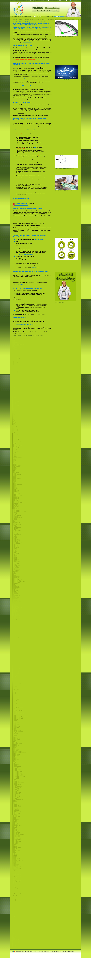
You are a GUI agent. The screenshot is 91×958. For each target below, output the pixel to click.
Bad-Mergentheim (15, 378)
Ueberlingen (14, 884)
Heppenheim (14, 549)
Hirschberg (14, 557)
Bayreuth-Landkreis (16, 394)
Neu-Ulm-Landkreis (16, 722)
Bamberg (14, 387)
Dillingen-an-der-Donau (17, 445)
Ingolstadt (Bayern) (16, 576)
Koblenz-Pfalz (15, 606)
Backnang (14, 365)
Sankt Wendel (15, 824)
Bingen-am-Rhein (15, 407)
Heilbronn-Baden (15, 545)
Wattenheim (14, 910)
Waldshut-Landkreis (16, 906)
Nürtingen (14, 728)
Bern (13, 400)
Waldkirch (14, 902)
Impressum (45, 13)
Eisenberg (14, 461)
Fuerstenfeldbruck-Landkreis (17, 502)
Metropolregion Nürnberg (17, 683)
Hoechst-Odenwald (16, 561)
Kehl (13, 594)
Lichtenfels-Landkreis (16, 644)
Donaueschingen (15, 449)
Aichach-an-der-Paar (16, 343)
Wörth (13, 933)
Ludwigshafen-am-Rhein (17, 654)
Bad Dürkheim (15, 366)
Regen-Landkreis (15, 767)
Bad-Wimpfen (15, 382)
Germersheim (15, 516)
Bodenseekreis (15, 412)
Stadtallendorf (15, 855)
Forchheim (14, 483)
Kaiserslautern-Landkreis (17, 579)
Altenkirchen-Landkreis (16, 347)
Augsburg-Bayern (15, 362)
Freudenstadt (14, 494)
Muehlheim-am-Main (16, 696)
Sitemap (37, 14)
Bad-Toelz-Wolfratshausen (17, 384)
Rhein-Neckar (15, 794)
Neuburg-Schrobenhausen (17, 707)
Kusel (13, 618)
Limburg (14, 645)
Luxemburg (14, 657)
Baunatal (14, 391)
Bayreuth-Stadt (15, 395)
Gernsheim (14, 518)
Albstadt (13, 346)
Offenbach (14, 737)
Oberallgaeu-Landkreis (16, 730)
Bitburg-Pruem (15, 410)
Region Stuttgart (15, 777)
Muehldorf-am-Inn (15, 695)
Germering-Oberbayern (16, 515)
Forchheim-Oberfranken (17, 484)
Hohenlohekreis (15, 567)
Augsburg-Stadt (15, 364)
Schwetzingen (15, 843)
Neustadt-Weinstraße (16, 720)
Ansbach (14, 355)
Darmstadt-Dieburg (16, 437)
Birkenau (14, 408)
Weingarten (14, 916)
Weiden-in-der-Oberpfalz (17, 912)
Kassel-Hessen (15, 590)
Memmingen (14, 679)
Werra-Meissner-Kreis (16, 920)
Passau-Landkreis (15, 749)
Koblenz (14, 604)
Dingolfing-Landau (16, 447)
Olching (13, 741)
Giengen (14, 520)
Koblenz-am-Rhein (16, 605)
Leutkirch (14, 642)
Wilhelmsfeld (14, 931)
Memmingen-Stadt (15, 680)
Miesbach (14, 687)
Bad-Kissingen (15, 373)
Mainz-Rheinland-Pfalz (16, 668)
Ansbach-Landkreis (16, 356)
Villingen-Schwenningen (17, 893)
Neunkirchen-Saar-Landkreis (18, 713)
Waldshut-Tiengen (15, 907)
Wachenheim (14, 897)
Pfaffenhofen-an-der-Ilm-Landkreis (19, 752)
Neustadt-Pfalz (15, 719)
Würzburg (14, 938)
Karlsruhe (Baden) (15, 586)
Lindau (13, 648)
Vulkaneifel (14, 896)
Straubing (14, 859)
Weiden (13, 911)
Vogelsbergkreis (15, 895)
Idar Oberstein (15, 571)
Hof (13, 562)
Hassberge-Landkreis (16, 534)
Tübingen (14, 879)
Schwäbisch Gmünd (16, 832)
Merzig (13, 681)
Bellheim (14, 396)
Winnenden (14, 932)
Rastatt (13, 763)
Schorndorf (14, 827)
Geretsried (14, 514)
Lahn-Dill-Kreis (15, 620)
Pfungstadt (14, 756)
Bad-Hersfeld (14, 370)
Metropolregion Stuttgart (17, 684)
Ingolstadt (14, 575)
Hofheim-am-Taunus (16, 565)
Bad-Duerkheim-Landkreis (17, 367)
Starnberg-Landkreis (16, 858)
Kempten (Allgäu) (15, 597)
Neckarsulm (14, 705)
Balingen (14, 386)
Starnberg (14, 857)
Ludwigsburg (14, 651)
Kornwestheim (15, 613)
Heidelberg (14, 538)
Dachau (13, 433)
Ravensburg (14, 765)
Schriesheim (14, 828)
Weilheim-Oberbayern (16, 914)
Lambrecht (14, 625)
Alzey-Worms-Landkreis (17, 351)
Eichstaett (14, 460)
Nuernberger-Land (16, 726)
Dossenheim (14, 452)
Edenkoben (14, 456)
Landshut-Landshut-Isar (17, 633)
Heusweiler (14, 556)
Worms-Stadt (14, 936)
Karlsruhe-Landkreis (16, 587)
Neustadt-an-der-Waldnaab (17, 717)
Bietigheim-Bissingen (16, 405)
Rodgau (13, 802)
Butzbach (14, 424)
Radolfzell (14, 762)
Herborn (14, 550)
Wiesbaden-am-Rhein (16, 926)
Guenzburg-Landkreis (16, 530)
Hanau (13, 532)
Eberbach (14, 454)
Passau (13, 748)
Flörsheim (14, 482)
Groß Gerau (14, 526)
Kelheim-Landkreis (16, 595)
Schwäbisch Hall (15, 833)
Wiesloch (14, 930)
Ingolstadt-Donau (15, 577)
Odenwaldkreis (15, 735)
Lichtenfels (14, 643)
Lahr (13, 623)
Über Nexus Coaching (16, 16)
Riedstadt (14, 800)
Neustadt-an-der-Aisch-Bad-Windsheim (20, 716)
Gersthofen (14, 519)
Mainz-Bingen (15, 666)
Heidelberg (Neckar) (16, 540)
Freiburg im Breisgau (16, 491)
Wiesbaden (14, 925)
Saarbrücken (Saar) (16, 816)
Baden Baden (15, 368)
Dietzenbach (14, 443)
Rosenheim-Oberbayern (17, 806)
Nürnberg (14, 725)
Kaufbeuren (14, 592)
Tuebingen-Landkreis (16, 880)
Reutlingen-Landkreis (16, 784)
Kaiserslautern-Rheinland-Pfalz (18, 581)
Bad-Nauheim (15, 379)
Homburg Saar (15, 568)
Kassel (13, 589)
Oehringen (14, 736)
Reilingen (14, 779)
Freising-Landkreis (16, 493)
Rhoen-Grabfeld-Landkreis (17, 799)
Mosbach (14, 692)
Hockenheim (14, 560)
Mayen (13, 677)
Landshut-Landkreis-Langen (17, 632)
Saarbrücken (14, 815)
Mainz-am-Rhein (15, 665)
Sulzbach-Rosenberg (16, 868)
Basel (13, 389)
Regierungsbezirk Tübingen (17, 775)
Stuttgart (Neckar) (15, 864)
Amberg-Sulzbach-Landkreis (17, 353)
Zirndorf (13, 943)
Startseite (15, 19)
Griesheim (14, 525)
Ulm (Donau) (14, 886)
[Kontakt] (66, 260)
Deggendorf (14, 440)
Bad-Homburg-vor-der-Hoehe (18, 372)
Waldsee (14, 904)
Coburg (13, 428)
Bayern (13, 392)
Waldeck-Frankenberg (16, 901)
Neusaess (14, 714)
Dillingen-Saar (15, 446)
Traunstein (14, 873)
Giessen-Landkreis (16, 522)
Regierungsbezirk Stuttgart (17, 774)
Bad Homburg (15, 371)
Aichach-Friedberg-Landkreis (18, 344)
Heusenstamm (15, 555)
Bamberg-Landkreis (16, 388)
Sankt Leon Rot (15, 823)
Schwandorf (14, 837)
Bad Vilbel (14, 385)
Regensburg (14, 768)
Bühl (13, 421)
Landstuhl (14, 634)
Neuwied (14, 723)
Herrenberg (14, 551)
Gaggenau (14, 509)
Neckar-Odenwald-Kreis (17, 703)
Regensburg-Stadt (15, 770)
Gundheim (14, 531)
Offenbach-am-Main (16, 738)
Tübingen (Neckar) (16, 881)
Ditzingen (14, 448)
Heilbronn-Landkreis (16, 546)
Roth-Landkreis (15, 808)
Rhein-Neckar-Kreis (16, 796)
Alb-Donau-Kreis (15, 345)
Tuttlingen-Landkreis (16, 883)
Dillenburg (14, 444)
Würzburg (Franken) (16, 939)
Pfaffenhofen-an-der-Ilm (17, 751)
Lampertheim (14, 626)
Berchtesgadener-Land (16, 398)
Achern (13, 341)
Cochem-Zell (14, 431)
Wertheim (14, 921)
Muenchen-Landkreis (16, 698)
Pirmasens (14, 758)
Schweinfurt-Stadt (15, 842)
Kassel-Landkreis (15, 591)
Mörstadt (14, 691)
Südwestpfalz (15, 867)
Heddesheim (14, 537)
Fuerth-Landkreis (15, 505)
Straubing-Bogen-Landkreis (17, 860)
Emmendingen (15, 464)
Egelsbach (14, 458)
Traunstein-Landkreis (16, 874)
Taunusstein (14, 869)
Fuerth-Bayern (15, 503)
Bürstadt (14, 422)
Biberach (14, 402)
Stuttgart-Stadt (15, 865)
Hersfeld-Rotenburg (16, 552)
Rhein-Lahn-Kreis (15, 788)
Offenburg (14, 740)
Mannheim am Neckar (16, 670)
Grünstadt (14, 529)
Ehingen (14, 459)
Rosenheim (14, 804)
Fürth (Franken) (15, 504)
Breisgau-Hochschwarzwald (17, 415)
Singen (13, 849)
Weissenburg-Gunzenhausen (18, 919)
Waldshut (14, 905)
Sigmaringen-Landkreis (16, 847)
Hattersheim (14, 536)
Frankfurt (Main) (15, 488)
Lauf (13, 636)
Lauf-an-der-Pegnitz (16, 637)
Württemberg (14, 937)
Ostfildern (14, 747)
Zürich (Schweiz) (15, 945)
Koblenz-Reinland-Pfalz (17, 607)
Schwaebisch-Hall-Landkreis (18, 834)
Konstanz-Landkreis (16, 610)
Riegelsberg (14, 801)
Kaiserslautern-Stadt (16, 582)
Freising (13, 492)
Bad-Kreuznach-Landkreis (17, 377)
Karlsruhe (14, 585)
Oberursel (14, 734)
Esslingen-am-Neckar (16, 478)
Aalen (13, 340)
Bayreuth (14, 393)
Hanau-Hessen (15, 533)
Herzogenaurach (15, 553)
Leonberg (14, 641)
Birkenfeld (14, 409)
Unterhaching (15, 888)
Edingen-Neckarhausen (17, 457)
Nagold (13, 701)
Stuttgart (14, 863)
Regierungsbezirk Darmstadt (17, 771)
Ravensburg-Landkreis (16, 766)
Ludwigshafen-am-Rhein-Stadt (18, 655)
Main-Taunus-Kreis (16, 663)
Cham (13, 427)
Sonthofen (14, 852)
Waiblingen (14, 899)
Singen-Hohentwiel (16, 850)
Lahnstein (14, 622)
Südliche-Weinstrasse (16, 866)
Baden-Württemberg (16, 369)
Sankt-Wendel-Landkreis (17, 825)
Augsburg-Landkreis (16, 363)
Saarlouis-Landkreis (16, 819)
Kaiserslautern (15, 578)
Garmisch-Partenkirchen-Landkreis (19, 511)
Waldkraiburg (15, 903)
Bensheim (14, 397)
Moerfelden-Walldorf (16, 689)
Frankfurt (14, 486)
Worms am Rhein (15, 935)
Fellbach (14, 480)
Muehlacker (14, 694)
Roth (13, 807)
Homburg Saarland (16, 569)
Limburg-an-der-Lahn (16, 646)
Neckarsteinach (15, 704)
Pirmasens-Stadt (15, 759)
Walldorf (14, 908)
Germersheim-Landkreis (17, 517)
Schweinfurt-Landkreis (16, 841)
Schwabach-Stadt (15, 830)
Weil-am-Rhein (15, 913)
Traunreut (14, 872)
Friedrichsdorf (15, 499)
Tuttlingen (14, 882)
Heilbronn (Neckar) (16, 547)
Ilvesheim (14, 573)
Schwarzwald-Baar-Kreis (17, 839)
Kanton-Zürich (15, 583)
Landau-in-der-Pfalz (16, 628)
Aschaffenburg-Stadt (16, 360)
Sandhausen (14, 821)
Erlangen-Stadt (15, 475)
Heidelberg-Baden (16, 539)
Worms (13, 934)
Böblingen (14, 413)
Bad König (14, 375)
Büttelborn (14, 423)
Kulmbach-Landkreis (16, 617)
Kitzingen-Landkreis (16, 603)
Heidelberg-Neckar (16, 541)
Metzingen (14, 685)
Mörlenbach (14, 690)
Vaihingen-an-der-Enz (16, 890)
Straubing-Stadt (15, 861)
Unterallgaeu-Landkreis (17, 887)
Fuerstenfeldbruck (15, 501)
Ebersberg (14, 455)
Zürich (13, 944)
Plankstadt (14, 760)
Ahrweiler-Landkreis (16, 342)
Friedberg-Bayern (15, 497)
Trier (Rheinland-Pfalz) (16, 876)
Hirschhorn (14, 558)
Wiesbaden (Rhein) (16, 928)
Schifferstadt (14, 826)
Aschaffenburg (15, 357)
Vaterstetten (14, 891)
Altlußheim (14, 348)
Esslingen (14, 477)
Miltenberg (14, 688)
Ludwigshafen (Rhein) (16, 656)
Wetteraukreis (15, 923)
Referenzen (57, 16)
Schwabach (14, 829)
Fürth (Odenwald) (15, 506)
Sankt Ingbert (14, 822)
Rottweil (13, 812)
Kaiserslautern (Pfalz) (16, 580)
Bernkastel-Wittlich (16, 401)
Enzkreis (14, 467)
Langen (13, 635)
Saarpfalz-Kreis (15, 820)
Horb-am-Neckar (15, 570)
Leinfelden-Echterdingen (17, 640)
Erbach (13, 470)
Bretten (13, 416)
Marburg (14, 674)
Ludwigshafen (15, 653)
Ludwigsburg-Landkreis (17, 652)
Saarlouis (14, 818)
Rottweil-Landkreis (16, 813)
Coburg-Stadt (15, 430)
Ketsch (13, 599)
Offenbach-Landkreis (16, 739)
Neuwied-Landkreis (16, 724)
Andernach (14, 354)
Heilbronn (14, 544)
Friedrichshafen (15, 500)
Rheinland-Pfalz (15, 789)
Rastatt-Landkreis (15, 764)
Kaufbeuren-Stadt (15, 593)
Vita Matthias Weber (26, 16)
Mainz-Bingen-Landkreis (17, 667)
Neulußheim (14, 709)
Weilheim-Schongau (16, 915)
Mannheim (14, 669)
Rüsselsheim (14, 814)
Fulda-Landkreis (15, 508)
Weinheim (14, 917)
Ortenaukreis (14, 742)
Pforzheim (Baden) (16, 754)
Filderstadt (14, 481)
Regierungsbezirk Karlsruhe (17, 773)
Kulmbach (14, 616)
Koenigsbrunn (15, 608)
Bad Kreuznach (15, 376)
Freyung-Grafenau (15, 496)
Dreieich (14, 453)
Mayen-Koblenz (15, 678)
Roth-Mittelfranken (15, 809)
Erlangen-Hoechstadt (16, 474)
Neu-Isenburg (15, 708)
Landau (13, 627)
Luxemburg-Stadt (15, 658)
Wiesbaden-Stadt (15, 929)
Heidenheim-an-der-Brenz (17, 542)
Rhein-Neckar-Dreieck (16, 795)
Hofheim (14, 564)
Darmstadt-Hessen (16, 438)
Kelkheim (14, 596)
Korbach (14, 612)
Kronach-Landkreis (16, 615)
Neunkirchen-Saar (15, 712)
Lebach (13, 638)
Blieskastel (14, 411)
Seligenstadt (14, 844)
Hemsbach (14, 548)
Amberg (13, 352)
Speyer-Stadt (14, 854)
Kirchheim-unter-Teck (16, 601)
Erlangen (14, 473)
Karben (13, 584)
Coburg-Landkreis (15, 429)
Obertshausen (15, 733)
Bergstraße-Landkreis (16, 399)
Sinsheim (14, 851)
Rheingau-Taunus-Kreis (17, 786)
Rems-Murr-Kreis (15, 781)
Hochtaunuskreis (15, 559)
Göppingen (14, 523)
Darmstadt (14, 436)
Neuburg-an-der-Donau (17, 706)
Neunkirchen (14, 711)
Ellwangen (14, 463)
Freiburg (14, 489)
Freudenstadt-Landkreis (17, 495)
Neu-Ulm (14, 721)
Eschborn (14, 476)
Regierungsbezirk (15, 772)
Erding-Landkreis (15, 472)
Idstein (13, 572)
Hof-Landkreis (15, 566)
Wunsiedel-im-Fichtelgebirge (18, 942)
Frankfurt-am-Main (15, 487)
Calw (13, 425)
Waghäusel (14, 898)
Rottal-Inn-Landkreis (16, 810)
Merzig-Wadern (15, 682)
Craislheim (14, 432)
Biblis (13, 404)
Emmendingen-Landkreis (17, 465)
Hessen (13, 554)
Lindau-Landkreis (15, 649)
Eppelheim (14, 468)
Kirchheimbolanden (16, 600)
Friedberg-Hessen (15, 498)
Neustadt (14, 715)
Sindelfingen (14, 848)
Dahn (13, 435)
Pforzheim (14, 753)
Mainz (13, 664)
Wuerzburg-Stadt (15, 941)
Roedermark (14, 803)
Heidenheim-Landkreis (16, 543)
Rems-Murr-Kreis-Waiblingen (18, 782)
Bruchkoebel (14, 417)
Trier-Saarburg (15, 877)
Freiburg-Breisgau (15, 490)
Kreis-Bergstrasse (15, 614)
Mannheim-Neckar (16, 672)
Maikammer (14, 659)
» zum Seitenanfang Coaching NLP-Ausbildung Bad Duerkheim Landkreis (28, 335)
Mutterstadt (14, 700)
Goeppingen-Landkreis (16, 524)
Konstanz (14, 609)
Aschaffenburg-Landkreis (17, 359)
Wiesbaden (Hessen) (16, 927)
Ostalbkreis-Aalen (15, 745)
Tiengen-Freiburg (15, 870)
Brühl (13, 419)
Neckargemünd (15, 702)
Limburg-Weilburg (15, 647)
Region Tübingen (15, 778)
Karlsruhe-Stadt (15, 588)
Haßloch (14, 535)
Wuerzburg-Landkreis (16, 940)
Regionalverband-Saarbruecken (18, 776)
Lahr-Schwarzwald (16, 624)
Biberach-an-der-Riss (16, 403)
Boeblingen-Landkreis (16, 414)
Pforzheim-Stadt (15, 755)
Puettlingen (14, 761)
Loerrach (14, 650)
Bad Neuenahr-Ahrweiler (17, 381)
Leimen (13, 639)
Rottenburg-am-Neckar (16, 811)
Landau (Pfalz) (15, 629)
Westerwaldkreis (15, 922)
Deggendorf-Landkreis (16, 441)
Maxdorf (13, 676)
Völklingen (14, 894)
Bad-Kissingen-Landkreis (17, 374)
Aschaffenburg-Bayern (16, 358)
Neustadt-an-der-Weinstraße (17, 718)
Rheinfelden (14, 785)
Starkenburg (14, 856)
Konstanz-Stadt (15, 611)
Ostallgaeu (14, 746)
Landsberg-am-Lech (16, 630)
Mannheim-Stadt (15, 673)
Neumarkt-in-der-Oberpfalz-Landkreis (19, 710)
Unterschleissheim (16, 889)
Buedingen (14, 420)
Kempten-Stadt (15, 598)
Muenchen (14, 697)
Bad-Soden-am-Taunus (16, 383)
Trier (13, 875)
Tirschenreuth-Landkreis (17, 871)
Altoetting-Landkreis (16, 349)
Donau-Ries (14, 450)
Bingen (13, 406)
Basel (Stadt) (14, 390)
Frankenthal (14, 485)
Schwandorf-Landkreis (16, 838)
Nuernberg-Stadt (15, 727)
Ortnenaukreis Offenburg (17, 743)
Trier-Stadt (14, 878)
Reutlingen (14, 783)
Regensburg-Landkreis (16, 769)
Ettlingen (14, 479)
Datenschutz (55, 13)
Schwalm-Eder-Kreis (16, 835)
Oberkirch (14, 732)
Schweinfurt (14, 840)
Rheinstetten (14, 798)
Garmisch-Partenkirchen (17, 510)
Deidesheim (14, 442)
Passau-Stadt (15, 750)
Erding (13, 471)
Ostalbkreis (14, 744)
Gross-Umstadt (15, 528)
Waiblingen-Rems (15, 900)
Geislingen (14, 512)
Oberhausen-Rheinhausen (17, 731)
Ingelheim (14, 574)
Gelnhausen (14, 513)
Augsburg (14, 361)
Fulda (13, 507)
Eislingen (14, 462)
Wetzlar (13, 924)
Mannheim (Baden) (16, 671)
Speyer (13, 853)
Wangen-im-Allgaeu (16, 909)
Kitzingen (14, 602)
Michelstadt (14, 686)
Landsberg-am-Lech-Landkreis (18, 631)
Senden (13, 845)
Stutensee (14, 862)
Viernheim (14, 892)
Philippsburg (14, 757)
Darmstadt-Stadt (15, 439)
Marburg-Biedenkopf (16, 675)
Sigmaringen (14, 846)
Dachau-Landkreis (16, 434)
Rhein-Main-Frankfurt (16, 792)
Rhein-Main (14, 791)
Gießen (13, 521)
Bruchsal (14, 418)
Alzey (13, 350)
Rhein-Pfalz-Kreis (15, 790)
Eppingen (14, 469)
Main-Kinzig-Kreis (15, 660)
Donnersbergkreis (15, 451)
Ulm (13, 885)
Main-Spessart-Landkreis (17, 661)
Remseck (14, 780)
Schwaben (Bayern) (16, 831)
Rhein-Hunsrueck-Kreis (16, 787)
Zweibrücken (14, 946)
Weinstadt (14, 918)
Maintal (13, 662)
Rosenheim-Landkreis (16, 805)
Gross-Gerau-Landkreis (16, 527)
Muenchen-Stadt (15, 699)
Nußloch (14, 729)
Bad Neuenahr (15, 380)
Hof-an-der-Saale (15, 563)
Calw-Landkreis (15, 426)
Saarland (14, 817)
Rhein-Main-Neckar (16, 793)
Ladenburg (14, 619)
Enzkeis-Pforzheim (16, 466)
